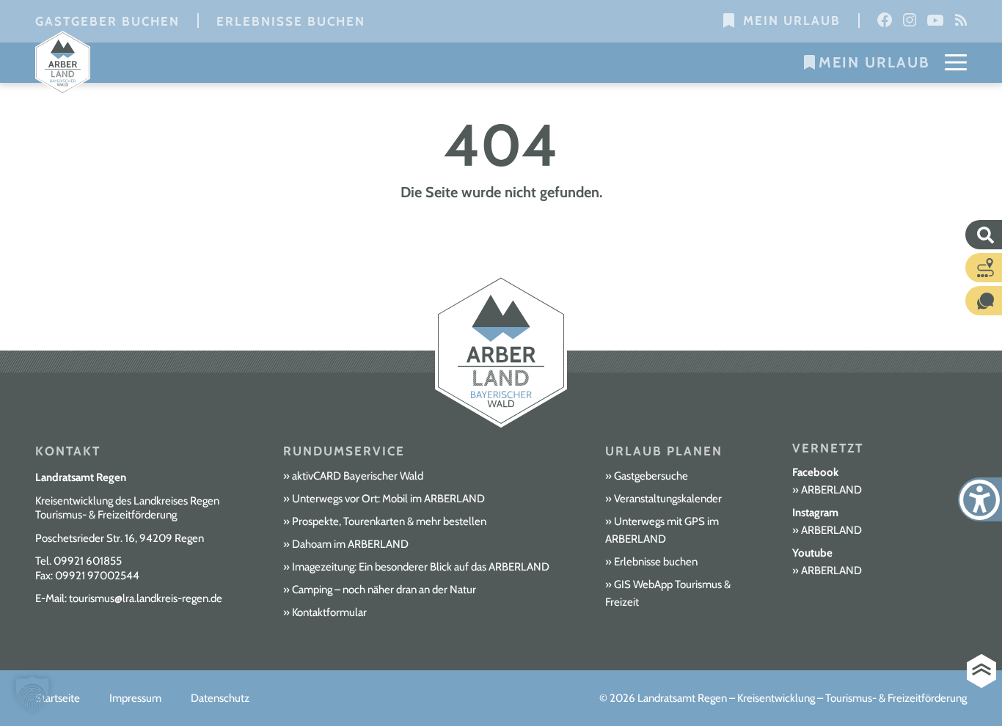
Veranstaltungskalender (668, 498)
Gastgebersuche (651, 476)
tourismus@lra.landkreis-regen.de (145, 598)
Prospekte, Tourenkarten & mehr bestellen (389, 521)
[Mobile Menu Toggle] (956, 62)
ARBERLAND (831, 489)
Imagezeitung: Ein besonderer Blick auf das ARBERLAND (420, 566)
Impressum (135, 698)
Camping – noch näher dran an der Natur (384, 589)
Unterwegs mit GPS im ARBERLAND (662, 530)
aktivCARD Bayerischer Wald (357, 476)
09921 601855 (88, 561)
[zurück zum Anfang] (981, 671)
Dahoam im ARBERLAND (350, 544)
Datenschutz (220, 698)
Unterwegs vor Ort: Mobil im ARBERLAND (388, 498)
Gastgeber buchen (107, 21)
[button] (32, 693)
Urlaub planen (664, 451)
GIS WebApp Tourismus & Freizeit (668, 593)
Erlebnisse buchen (290, 21)
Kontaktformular (329, 612)
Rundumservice (344, 451)
